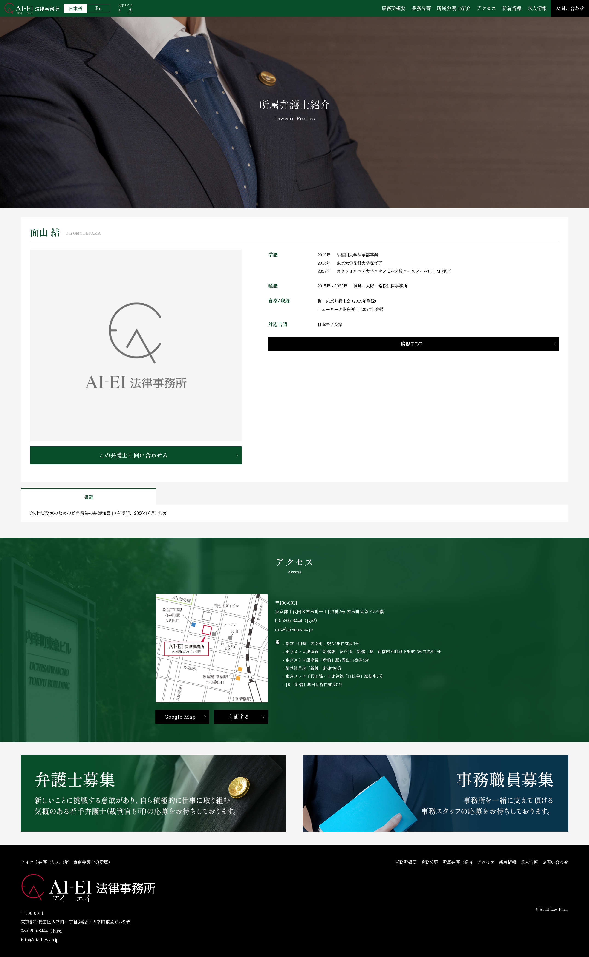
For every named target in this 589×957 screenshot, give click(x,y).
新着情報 (511, 8)
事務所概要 (393, 8)
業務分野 (421, 8)
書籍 (88, 497)
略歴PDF (411, 344)
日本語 (75, 8)
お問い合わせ (569, 8)
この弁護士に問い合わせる (133, 455)
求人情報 (537, 8)
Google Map (180, 716)
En (98, 8)
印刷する (238, 716)
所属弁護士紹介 (454, 8)
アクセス (486, 8)
